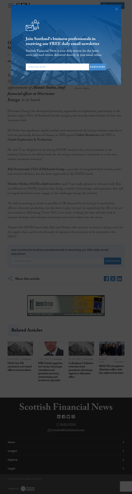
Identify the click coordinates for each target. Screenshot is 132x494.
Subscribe (97, 66)
